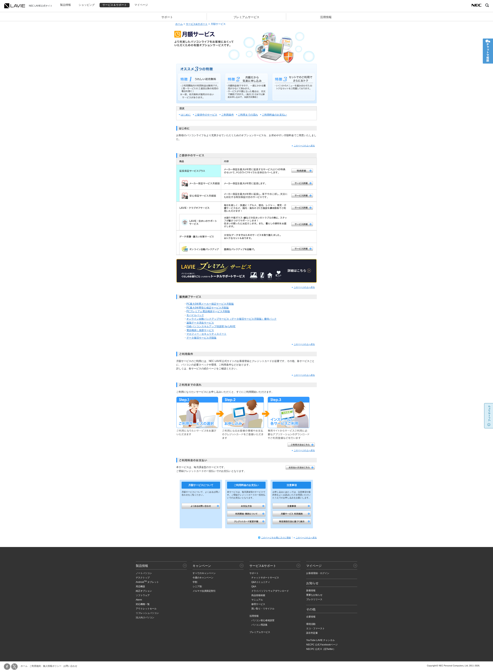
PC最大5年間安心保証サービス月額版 (207, 307)
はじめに (186, 114)
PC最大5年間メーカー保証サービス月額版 (210, 303)
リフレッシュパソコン (147, 613)
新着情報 (310, 590)
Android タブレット (147, 582)
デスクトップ (143, 577)
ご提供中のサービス (206, 114)
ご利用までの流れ (248, 114)
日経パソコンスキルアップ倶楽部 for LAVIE (211, 326)
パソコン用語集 (259, 624)
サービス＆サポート (114, 4)
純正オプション (144, 591)
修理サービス (258, 604)
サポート (167, 17)
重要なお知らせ (314, 595)
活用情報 (326, 17)
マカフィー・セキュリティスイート (206, 333)
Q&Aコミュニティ (260, 582)
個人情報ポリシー (52, 666)
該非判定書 (312, 633)
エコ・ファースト (315, 628)
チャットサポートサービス (265, 577)
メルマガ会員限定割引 (204, 591)
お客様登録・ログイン (317, 573)
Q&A (253, 586)
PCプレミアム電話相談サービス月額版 (208, 311)
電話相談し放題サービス (200, 330)
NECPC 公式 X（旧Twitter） (320, 649)
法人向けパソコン (145, 617)
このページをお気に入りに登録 (276, 537)
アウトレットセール (146, 608)
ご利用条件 (227, 114)
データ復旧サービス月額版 (201, 337)
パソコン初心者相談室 (262, 620)
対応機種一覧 (143, 604)
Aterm (139, 599)
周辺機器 (140, 586)
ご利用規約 (35, 666)
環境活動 (310, 624)
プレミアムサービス (246, 17)
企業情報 (310, 616)
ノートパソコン (144, 573)
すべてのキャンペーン (204, 573)
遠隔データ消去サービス (200, 322)
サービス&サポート (197, 24)
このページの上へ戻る (304, 145)
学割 (195, 582)
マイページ (141, 4)
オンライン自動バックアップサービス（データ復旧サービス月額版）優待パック (231, 318)
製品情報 (65, 4)
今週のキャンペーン (203, 577)
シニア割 (197, 586)
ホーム (179, 24)
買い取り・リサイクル (262, 608)
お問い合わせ (70, 666)
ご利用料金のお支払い (274, 114)
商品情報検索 (258, 595)
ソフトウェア (143, 595)
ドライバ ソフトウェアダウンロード (270, 591)
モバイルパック (195, 315)
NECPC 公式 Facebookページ (322, 644)
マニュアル (257, 599)
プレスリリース (314, 599)
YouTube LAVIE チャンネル (320, 640)
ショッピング (87, 4)
